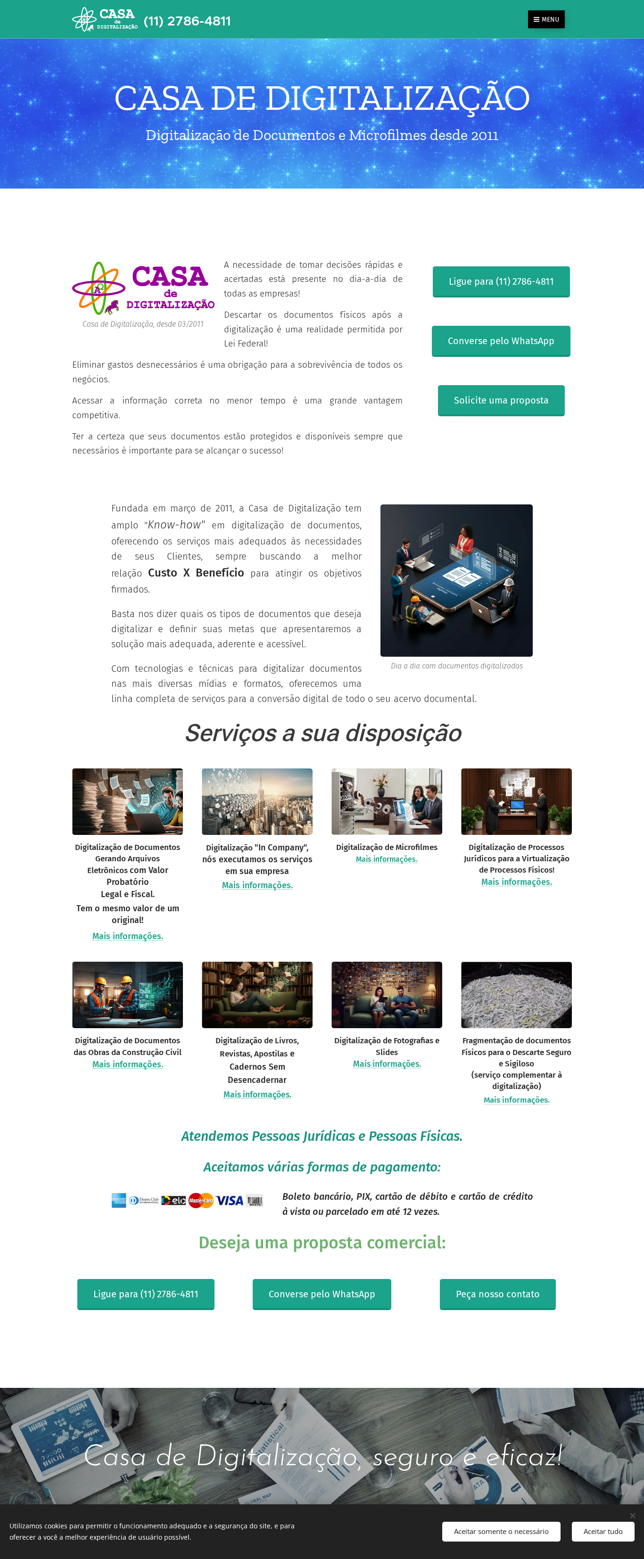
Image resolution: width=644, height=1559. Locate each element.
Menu (550, 20)
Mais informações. (516, 882)
